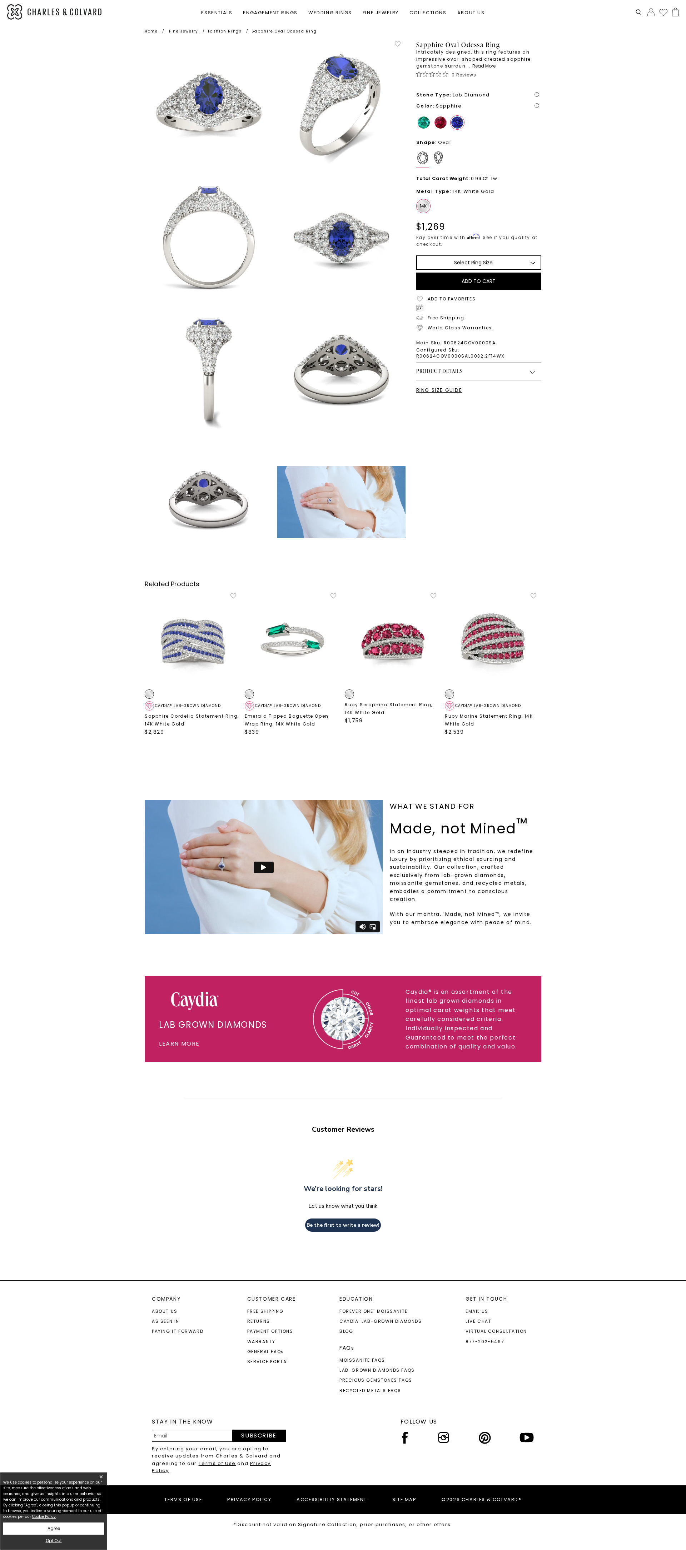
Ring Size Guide (439, 390)
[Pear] (440, 159)
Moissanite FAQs (362, 1360)
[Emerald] (424, 122)
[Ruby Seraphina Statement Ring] (393, 640)
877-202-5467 (485, 1342)
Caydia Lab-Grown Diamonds (380, 1321)
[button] (638, 12)
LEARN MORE (179, 1044)
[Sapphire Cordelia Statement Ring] (193, 640)
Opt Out (54, 1540)
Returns (258, 1321)
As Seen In (165, 1321)
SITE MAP (404, 1499)
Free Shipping (446, 318)
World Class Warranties (460, 328)
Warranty (261, 1342)
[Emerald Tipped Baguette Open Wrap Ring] (293, 640)
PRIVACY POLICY (249, 1499)
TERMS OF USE (183, 1499)
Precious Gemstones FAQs (375, 1380)
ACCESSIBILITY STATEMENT (332, 1499)
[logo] (54, 12)
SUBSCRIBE (258, 1435)
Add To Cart (479, 281)
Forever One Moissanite (373, 1311)
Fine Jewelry (183, 31)
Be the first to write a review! (343, 1225)
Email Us (477, 1311)
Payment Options (270, 1331)
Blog (346, 1331)
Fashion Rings (225, 31)
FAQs (346, 1347)
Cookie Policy (44, 1516)
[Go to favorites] (663, 12)
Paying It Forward (177, 1331)
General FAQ (265, 1352)
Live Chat (478, 1321)
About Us (165, 1311)
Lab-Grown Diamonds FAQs (377, 1370)
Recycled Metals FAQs (370, 1390)
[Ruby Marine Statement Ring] (493, 640)
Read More (484, 66)
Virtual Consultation (496, 1331)
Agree (54, 1528)
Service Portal (268, 1362)
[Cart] (674, 12)
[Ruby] (440, 122)
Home (151, 31)
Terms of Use (217, 1463)
